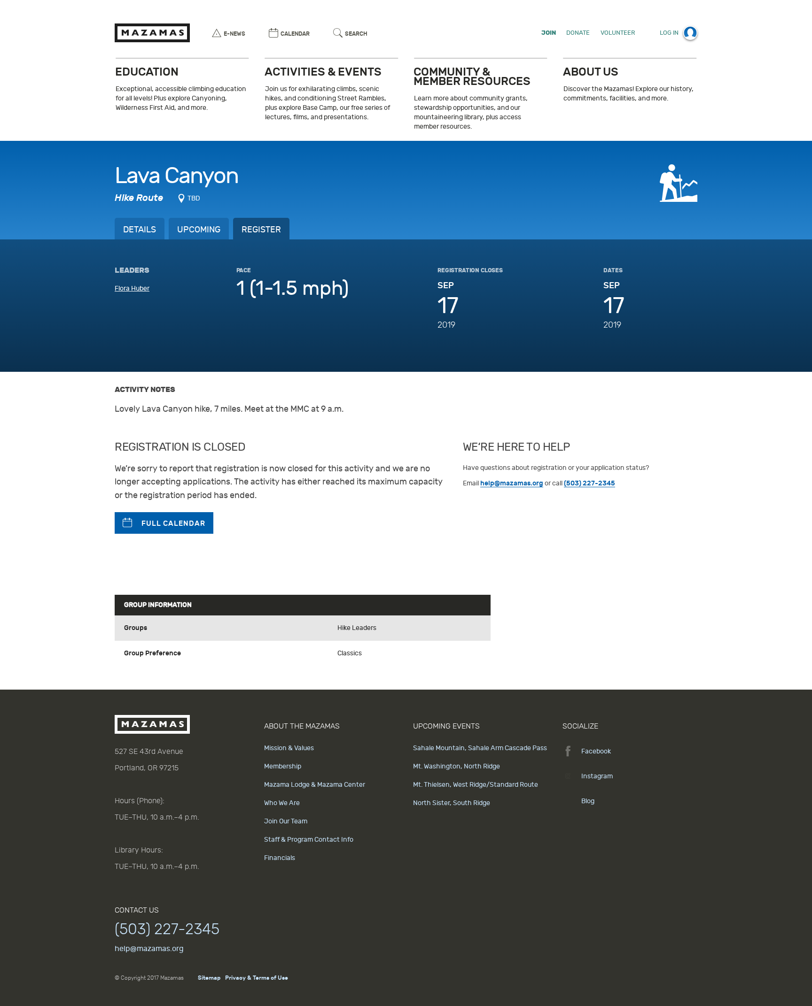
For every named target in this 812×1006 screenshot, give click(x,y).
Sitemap (209, 978)
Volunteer (618, 33)
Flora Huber (132, 288)
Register (261, 230)
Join (548, 33)
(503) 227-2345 (589, 483)
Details (139, 230)
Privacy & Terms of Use (256, 978)
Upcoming (198, 230)
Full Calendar (173, 523)
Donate (578, 33)
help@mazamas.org (511, 483)
